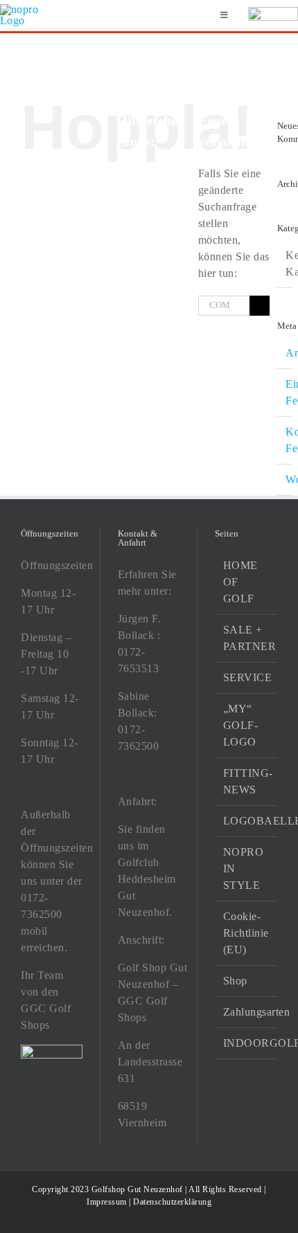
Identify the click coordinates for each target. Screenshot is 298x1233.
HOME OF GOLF (240, 581)
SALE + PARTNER (246, 638)
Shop (235, 981)
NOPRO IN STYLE (243, 868)
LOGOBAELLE (246, 821)
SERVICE (246, 677)
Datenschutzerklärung (172, 1202)
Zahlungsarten (246, 1012)
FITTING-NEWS (246, 781)
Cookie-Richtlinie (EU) (246, 932)
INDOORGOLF (246, 1043)
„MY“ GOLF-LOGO (240, 725)
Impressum (107, 1202)
